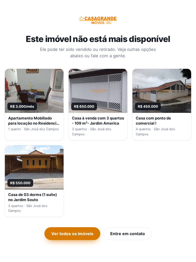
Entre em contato (127, 233)
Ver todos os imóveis (72, 233)
